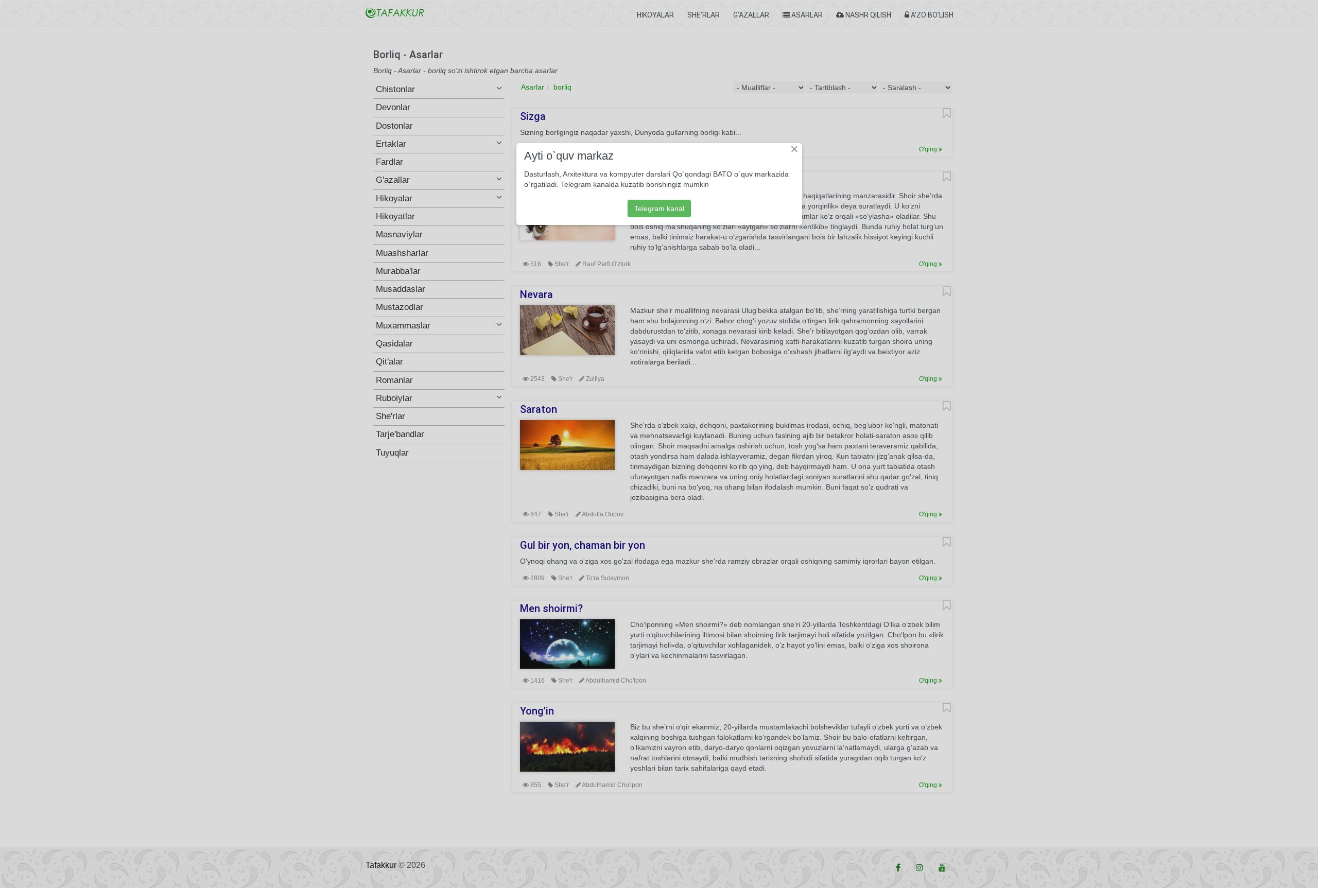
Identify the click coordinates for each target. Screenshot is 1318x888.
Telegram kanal (659, 208)
